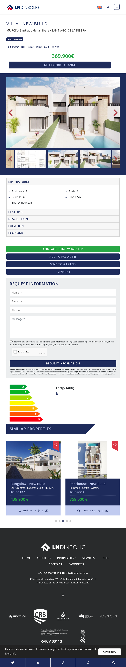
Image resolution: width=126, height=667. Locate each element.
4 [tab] (67, 521)
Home (26, 558)
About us (44, 558)
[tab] (63, 181)
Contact (56, 564)
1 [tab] (56, 521)
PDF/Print (63, 271)
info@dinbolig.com (77, 573)
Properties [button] (65, 558)
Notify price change (60, 65)
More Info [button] (10, 653)
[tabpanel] (33, 478)
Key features (18, 182)
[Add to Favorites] (56, 444)
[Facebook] (63, 595)
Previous (10, 112)
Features (15, 212)
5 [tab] (70, 521)
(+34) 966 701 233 (51, 573)
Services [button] (88, 558)
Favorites (76, 564)
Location (16, 226)
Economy (15, 233)
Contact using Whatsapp (63, 249)
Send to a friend (63, 264)
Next (115, 112)
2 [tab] (60, 521)
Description (18, 219)
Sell (106, 558)
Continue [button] (109, 651)
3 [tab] (63, 521)
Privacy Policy (100, 341)
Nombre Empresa (22, 7)
